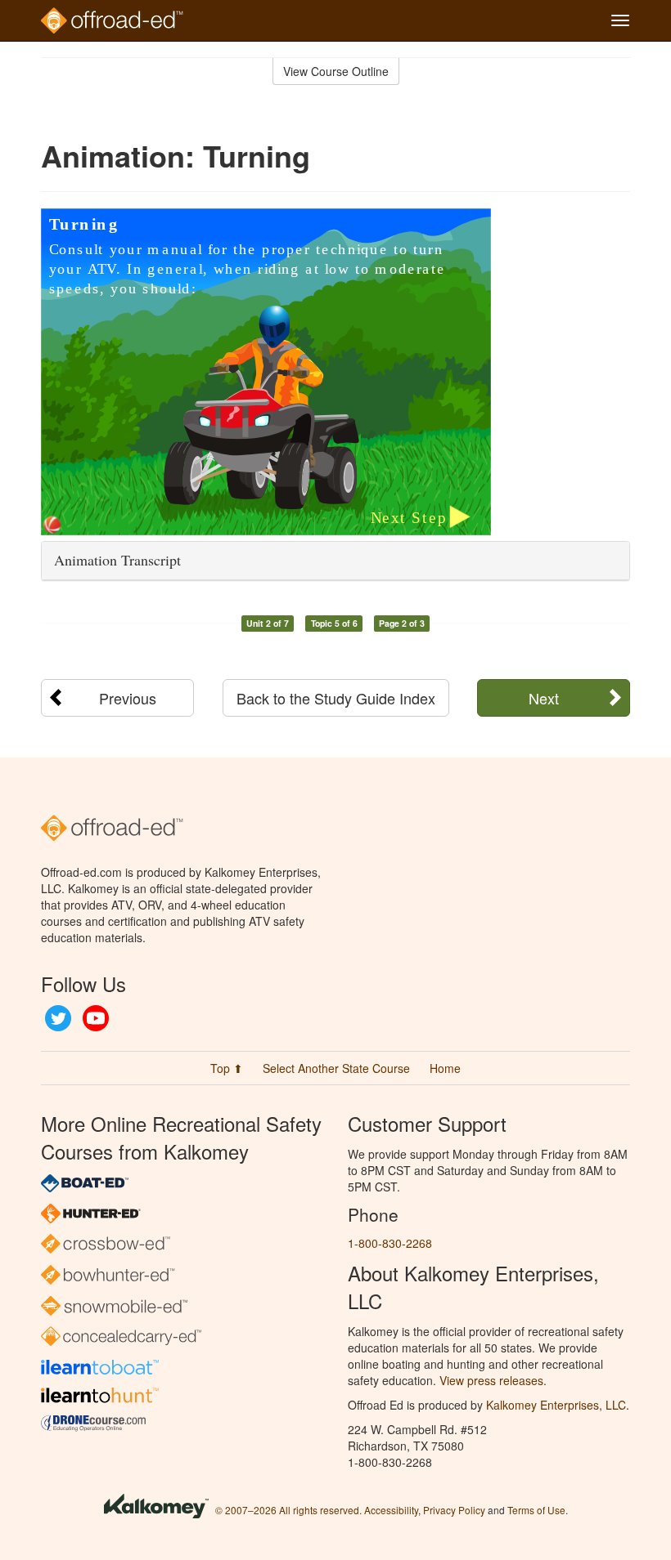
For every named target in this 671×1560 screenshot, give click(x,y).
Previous (127, 697)
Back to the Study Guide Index (335, 697)
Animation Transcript (117, 560)
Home (445, 1068)
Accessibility (391, 1510)
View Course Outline (336, 71)
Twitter (58, 1018)
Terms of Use (536, 1510)
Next (544, 697)
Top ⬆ (226, 1068)
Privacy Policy (454, 1510)
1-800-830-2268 (390, 1243)
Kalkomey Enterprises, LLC (556, 1405)
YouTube (96, 1018)
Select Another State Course (336, 1068)
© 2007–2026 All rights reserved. (288, 1510)
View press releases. (493, 1380)
